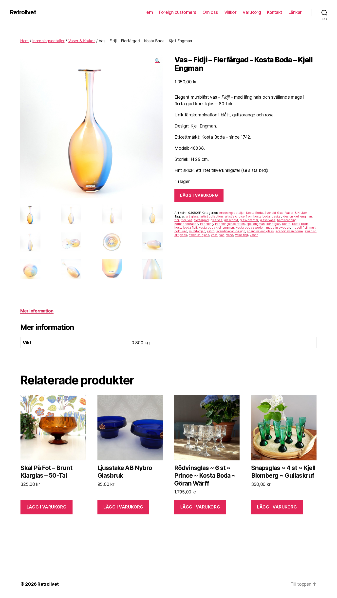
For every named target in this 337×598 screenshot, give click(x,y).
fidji (177, 220)
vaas (214, 235)
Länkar (295, 12)
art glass (192, 216)
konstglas (273, 224)
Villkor (230, 12)
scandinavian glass (260, 231)
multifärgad (197, 231)
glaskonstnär (249, 220)
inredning (206, 224)
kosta (286, 224)
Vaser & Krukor (81, 40)
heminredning (287, 220)
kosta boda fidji (185, 227)
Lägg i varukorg (199, 195)
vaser (254, 235)
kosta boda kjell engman (216, 227)
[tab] (37, 311)
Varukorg (252, 12)
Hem (148, 12)
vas (221, 235)
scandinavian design (230, 231)
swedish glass (199, 235)
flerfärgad (201, 220)
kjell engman (256, 224)
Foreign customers (177, 12)
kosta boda (300, 224)
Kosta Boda (254, 213)
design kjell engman (297, 216)
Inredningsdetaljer (48, 40)
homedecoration (186, 224)
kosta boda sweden (250, 227)
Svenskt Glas (273, 213)
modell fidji (300, 227)
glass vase (267, 220)
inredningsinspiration (230, 224)
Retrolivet (23, 12)
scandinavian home (289, 231)
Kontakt (274, 12)
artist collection (211, 216)
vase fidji (241, 235)
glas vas (216, 220)
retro (211, 231)
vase (229, 235)
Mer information (37, 310)
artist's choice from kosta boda (247, 216)
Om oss (210, 12)
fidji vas (186, 220)
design (276, 216)
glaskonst (231, 220)
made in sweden (278, 227)
